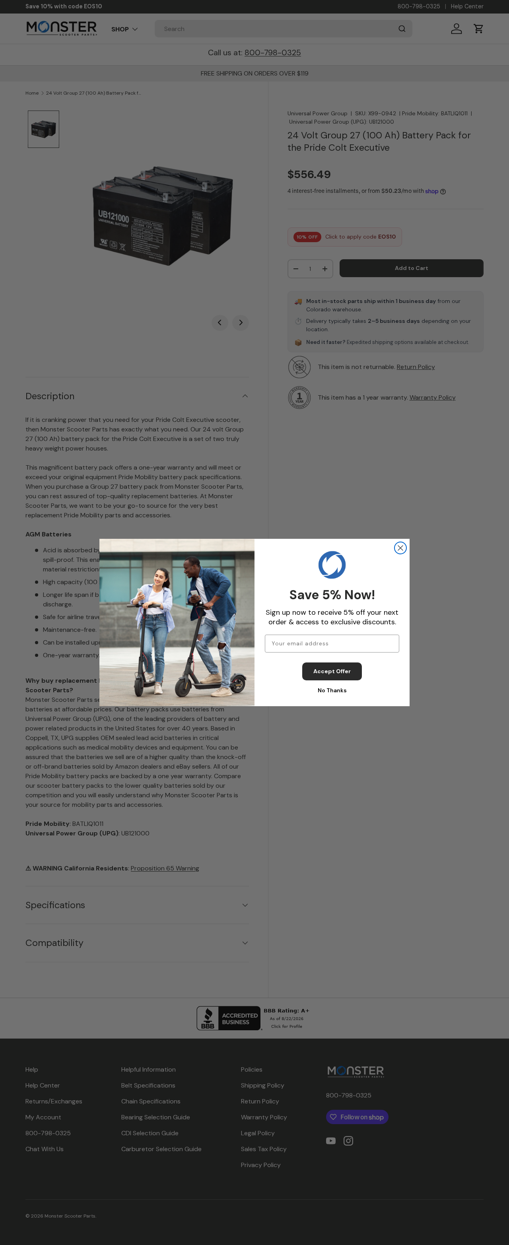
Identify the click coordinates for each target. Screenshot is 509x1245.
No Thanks (332, 690)
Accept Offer (332, 671)
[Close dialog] (400, 548)
